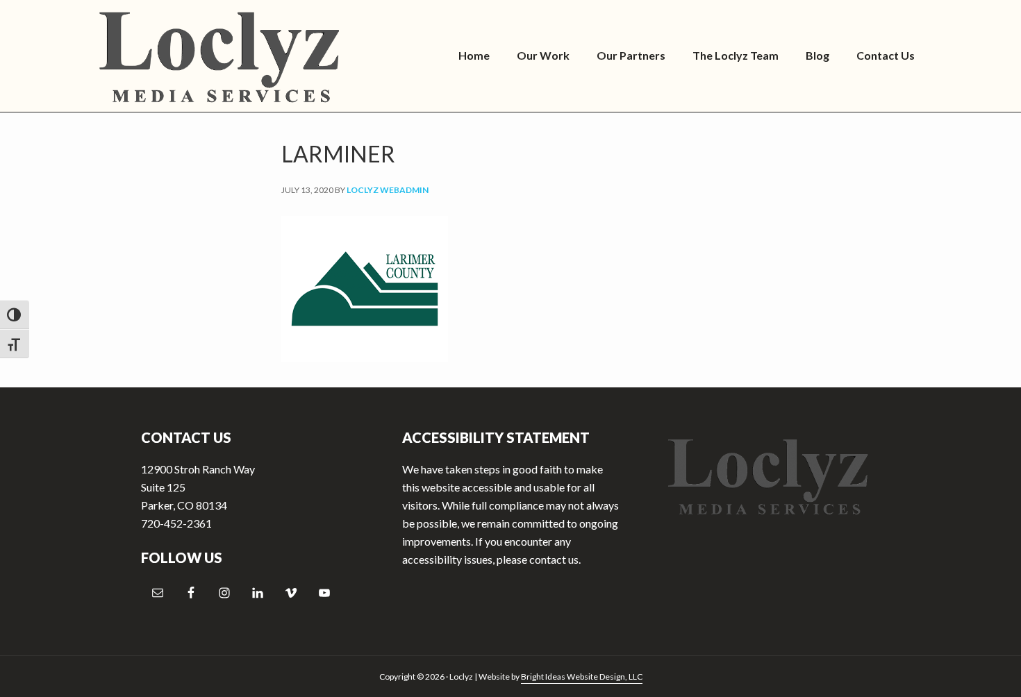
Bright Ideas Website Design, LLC (581, 676)
